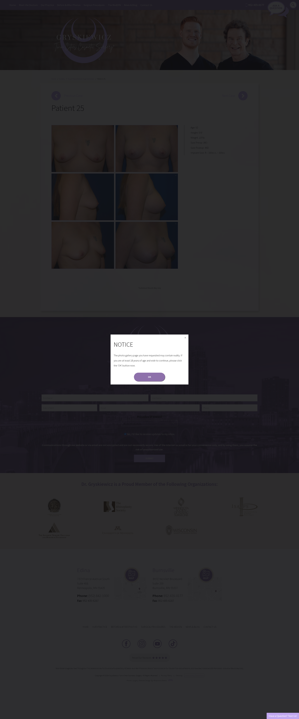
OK (149, 376)
